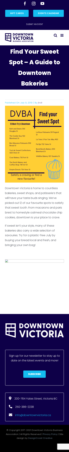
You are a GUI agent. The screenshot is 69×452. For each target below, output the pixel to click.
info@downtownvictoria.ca (33, 415)
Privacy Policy (50, 434)
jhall (40, 102)
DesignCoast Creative (40, 438)
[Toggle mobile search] (55, 35)
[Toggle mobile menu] (62, 35)
